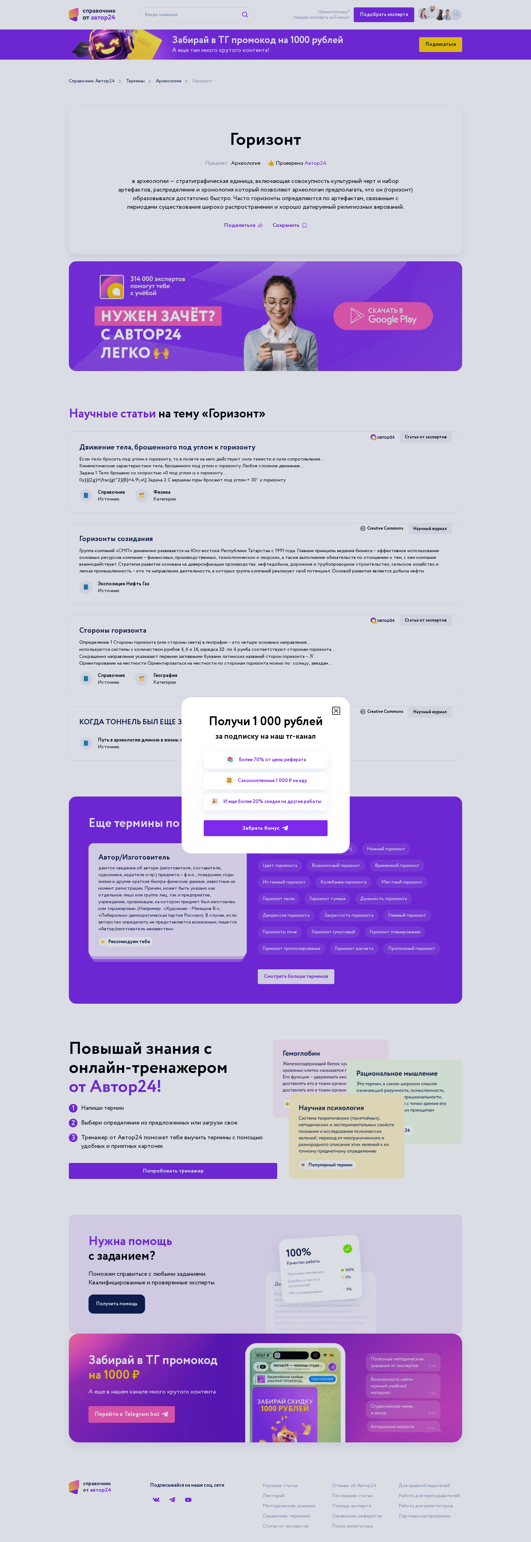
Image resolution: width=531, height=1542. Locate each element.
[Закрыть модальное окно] (336, 710)
